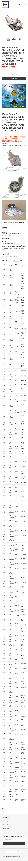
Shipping (4, 68)
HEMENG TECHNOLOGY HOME (11, 856)
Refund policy (6, 828)
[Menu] (25, 4)
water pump (16, 260)
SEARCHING (6, 821)
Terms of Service (7, 824)
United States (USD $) (13, 852)
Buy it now (14, 78)
